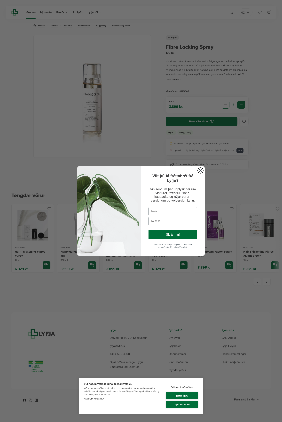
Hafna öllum (182, 396)
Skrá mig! (173, 234)
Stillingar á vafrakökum (182, 387)
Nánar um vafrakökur (94, 399)
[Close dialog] (200, 170)
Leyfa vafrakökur (182, 404)
